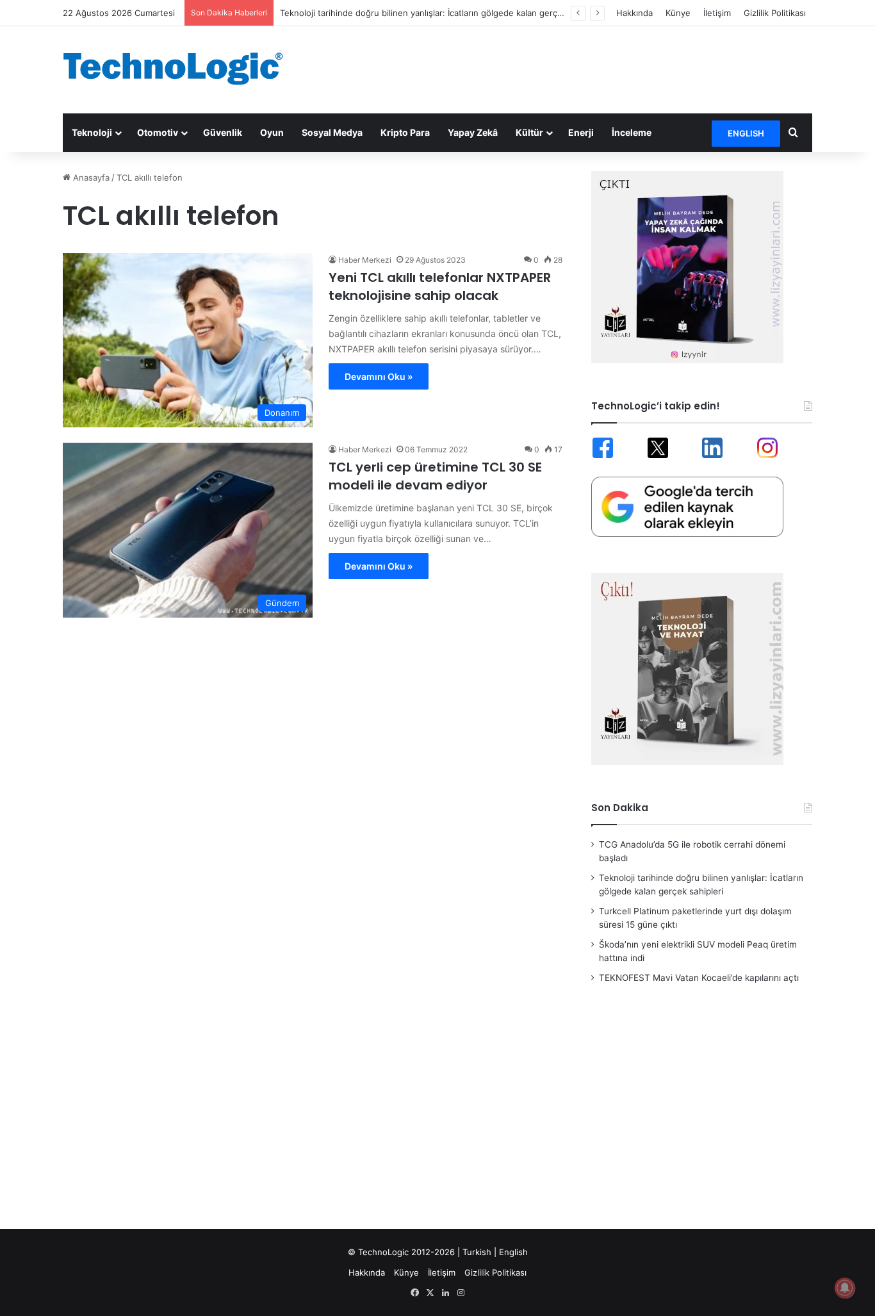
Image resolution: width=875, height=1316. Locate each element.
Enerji (581, 132)
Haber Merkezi (364, 260)
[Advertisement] (565, 68)
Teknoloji (92, 132)
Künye (678, 13)
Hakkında (634, 13)
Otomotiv (157, 132)
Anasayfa (90, 177)
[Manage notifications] (845, 1288)
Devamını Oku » (379, 376)
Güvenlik (222, 132)
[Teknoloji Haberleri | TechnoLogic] (181, 68)
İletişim (717, 13)
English (513, 1252)
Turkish (476, 1252)
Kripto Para (405, 132)
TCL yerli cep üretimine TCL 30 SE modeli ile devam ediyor (435, 476)
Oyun (272, 132)
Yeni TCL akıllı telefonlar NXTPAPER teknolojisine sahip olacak (440, 286)
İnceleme (631, 132)
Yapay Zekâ (473, 132)
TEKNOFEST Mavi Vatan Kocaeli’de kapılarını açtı (699, 978)
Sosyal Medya (332, 132)
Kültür (529, 132)
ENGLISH (746, 133)
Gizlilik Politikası (775, 13)
